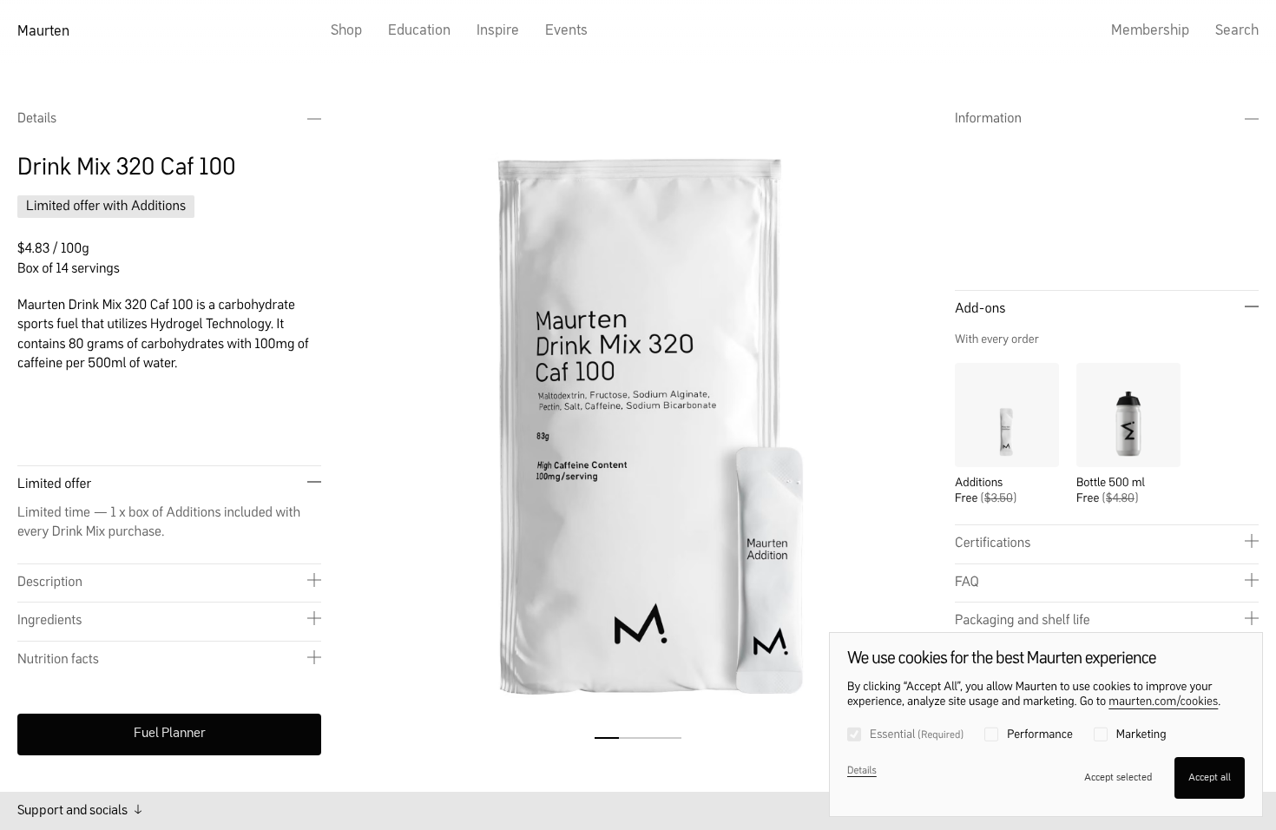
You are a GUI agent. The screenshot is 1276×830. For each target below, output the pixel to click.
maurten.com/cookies (1163, 702)
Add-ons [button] (980, 309)
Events (566, 30)
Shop (346, 30)
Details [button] (36, 119)
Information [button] (988, 119)
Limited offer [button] (54, 484)
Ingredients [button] (49, 621)
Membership (1150, 30)
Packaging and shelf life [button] (1022, 621)
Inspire (498, 30)
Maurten (43, 31)
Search (1237, 30)
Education (419, 30)
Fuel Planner (170, 734)
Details (862, 771)
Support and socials (73, 811)
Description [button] (49, 583)
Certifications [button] (992, 543)
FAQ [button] (967, 583)
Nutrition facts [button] (58, 660)
